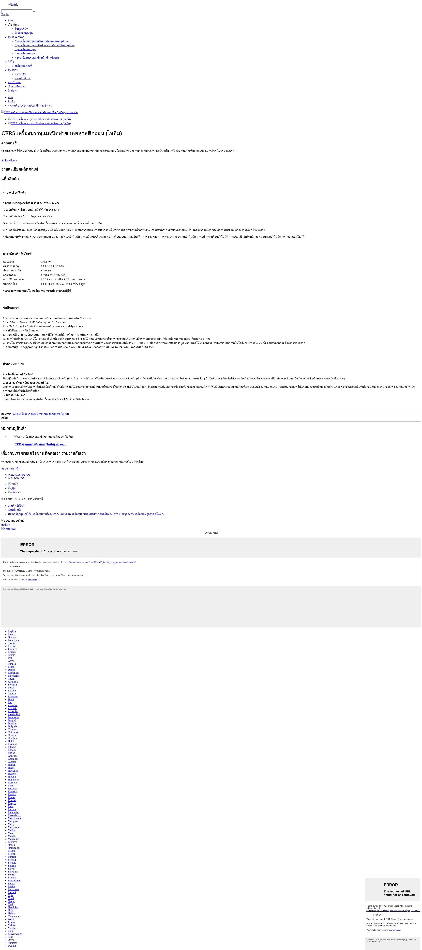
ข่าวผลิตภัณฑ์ (22, 78)
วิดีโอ (11, 61)
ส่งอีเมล (5, 524)
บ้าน (10, 20)
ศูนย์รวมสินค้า (16, 37)
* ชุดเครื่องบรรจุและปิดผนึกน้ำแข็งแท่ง (37, 57)
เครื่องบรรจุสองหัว (123, 514)
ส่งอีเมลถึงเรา (9, 160)
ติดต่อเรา (13, 90)
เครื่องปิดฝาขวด (61, 514)
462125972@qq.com (19, 474)
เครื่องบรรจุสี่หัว (42, 514)
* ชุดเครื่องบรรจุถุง (25, 49)
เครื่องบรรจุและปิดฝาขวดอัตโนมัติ (91, 514)
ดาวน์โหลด (14, 82)
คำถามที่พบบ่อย (17, 86)
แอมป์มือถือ (14, 509)
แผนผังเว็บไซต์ (16, 505)
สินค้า (11, 101)
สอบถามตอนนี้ (9, 468)
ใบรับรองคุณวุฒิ (24, 32)
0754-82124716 (16, 477)
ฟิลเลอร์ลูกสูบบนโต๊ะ (20, 514)
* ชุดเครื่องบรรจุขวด (26, 53)
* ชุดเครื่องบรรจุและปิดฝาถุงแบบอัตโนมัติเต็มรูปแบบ (45, 45)
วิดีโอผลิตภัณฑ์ (23, 65)
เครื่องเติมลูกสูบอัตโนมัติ (149, 514)
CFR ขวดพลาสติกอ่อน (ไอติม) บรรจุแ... (41, 444)
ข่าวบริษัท (20, 74)
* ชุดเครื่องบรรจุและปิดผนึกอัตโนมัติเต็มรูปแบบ (42, 41)
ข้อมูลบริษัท (21, 28)
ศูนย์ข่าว (13, 70)
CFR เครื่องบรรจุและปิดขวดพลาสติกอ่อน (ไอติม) (41, 413)
